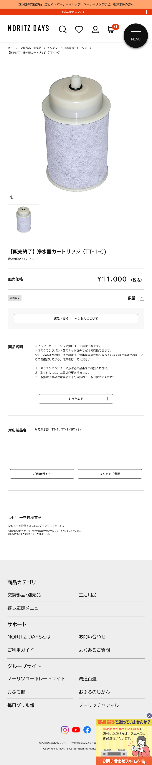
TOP (10, 48)
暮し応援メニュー (25, 608)
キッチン (52, 48)
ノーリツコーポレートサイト (36, 678)
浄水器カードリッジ (75, 48)
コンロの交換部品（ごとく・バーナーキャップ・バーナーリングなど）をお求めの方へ (76, 4)
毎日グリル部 (20, 705)
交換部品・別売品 (30, 48)
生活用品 (88, 595)
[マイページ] (95, 30)
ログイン (42, 526)
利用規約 (12, 534)
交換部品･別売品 (24, 595)
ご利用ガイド (42, 473)
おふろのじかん (94, 692)
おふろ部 (16, 692)
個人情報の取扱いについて (52, 743)
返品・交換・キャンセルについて (76, 318)
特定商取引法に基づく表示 (85, 743)
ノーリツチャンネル (99, 705)
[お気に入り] (79, 30)
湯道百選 (88, 678)
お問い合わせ (92, 637)
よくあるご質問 (110, 473)
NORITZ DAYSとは (29, 637)
